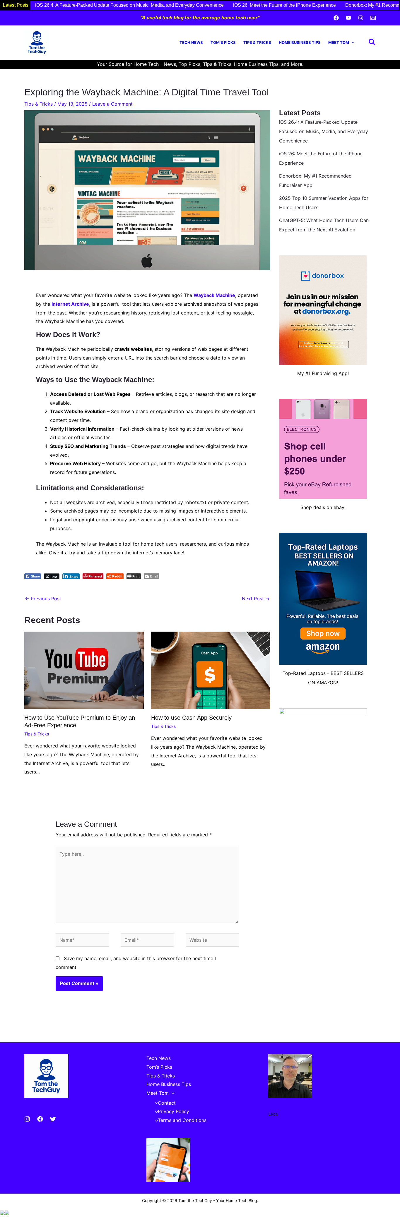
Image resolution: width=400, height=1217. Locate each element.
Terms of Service (287, 1134)
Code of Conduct (287, 1151)
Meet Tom (338, 42)
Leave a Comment (112, 104)
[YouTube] (348, 17)
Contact (167, 1103)
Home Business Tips (300, 42)
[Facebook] (336, 17)
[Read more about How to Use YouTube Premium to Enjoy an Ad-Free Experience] (84, 670)
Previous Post (43, 598)
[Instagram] (360, 17)
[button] (351, 42)
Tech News (191, 42)
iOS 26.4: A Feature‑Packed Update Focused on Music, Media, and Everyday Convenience (129, 5)
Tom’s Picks (223, 42)
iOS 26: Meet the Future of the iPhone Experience (284, 5)
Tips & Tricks (257, 42)
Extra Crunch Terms (290, 1143)
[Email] (373, 17)
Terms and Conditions (182, 1120)
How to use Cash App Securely (191, 717)
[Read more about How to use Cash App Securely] (211, 670)
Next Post (256, 598)
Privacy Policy (173, 1111)
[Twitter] (53, 1119)
